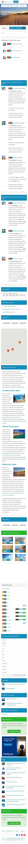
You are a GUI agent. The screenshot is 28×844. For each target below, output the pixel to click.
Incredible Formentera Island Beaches (15, 684)
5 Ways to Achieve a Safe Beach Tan (14, 795)
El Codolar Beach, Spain (17, 50)
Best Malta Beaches (11, 699)
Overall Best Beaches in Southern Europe (11, 309)
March (7, 599)
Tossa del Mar (6, 323)
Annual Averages (5, 588)
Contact (23, 838)
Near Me (12, 27)
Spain (17, 5)
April (7, 602)
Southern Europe (10, 5)
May (17, 295)
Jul (24, 295)
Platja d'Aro (14, 323)
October (8, 623)
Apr (14, 295)
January (8, 592)
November (8, 627)
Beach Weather (11, 838)
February (8, 595)
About (16, 838)
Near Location (18, 27)
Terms (3, 839)
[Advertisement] (14, 70)
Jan (4, 295)
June (7, 609)
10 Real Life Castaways (11, 782)
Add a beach (19, 839)
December (8, 630)
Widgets (11, 839)
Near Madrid (4, 714)
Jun (20, 295)
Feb (7, 295)
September (8, 620)
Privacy (7, 839)
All (24, 27)
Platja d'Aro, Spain (15, 57)
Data (19, 838)
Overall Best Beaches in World (8, 312)
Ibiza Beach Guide (10, 688)
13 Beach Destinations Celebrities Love (15, 804)
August (7, 616)
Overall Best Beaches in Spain (8, 306)
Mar (10, 295)
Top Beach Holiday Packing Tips (14, 777)
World (3, 5)
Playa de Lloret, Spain (16, 44)
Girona (22, 5)
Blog (3, 759)
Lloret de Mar (23, 323)
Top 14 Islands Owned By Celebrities (15, 791)
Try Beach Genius (14, 731)
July (7, 613)
